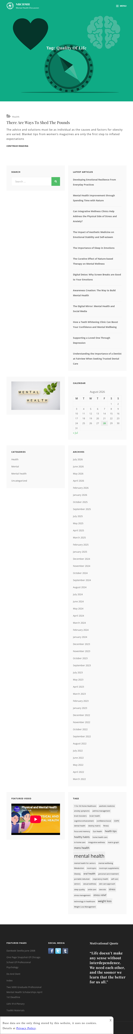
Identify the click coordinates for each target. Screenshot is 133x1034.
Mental (15, 466)
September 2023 (82, 665)
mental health (89, 856)
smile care (92, 889)
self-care (114, 879)
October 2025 (80, 502)
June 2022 (78, 757)
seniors (77, 884)
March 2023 (79, 693)
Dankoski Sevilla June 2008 (20, 950)
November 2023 (81, 651)
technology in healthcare (84, 901)
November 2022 (81, 722)
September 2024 (82, 580)
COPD (116, 821)
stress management (82, 895)
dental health (79, 826)
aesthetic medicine (107, 806)
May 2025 (78, 523)
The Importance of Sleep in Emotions (94, 247)
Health (15, 117)
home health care (100, 837)
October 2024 (80, 573)
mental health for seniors (85, 863)
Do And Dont (13, 973)
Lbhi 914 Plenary (15, 1003)
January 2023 (80, 708)
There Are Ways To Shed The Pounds (38, 122)
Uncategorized (19, 480)
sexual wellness (89, 884)
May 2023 (78, 679)
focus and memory (82, 831)
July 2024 (78, 594)
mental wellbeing (105, 863)
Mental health (19, 473)
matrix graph (113, 842)
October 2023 (80, 658)
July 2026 (78, 459)
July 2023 (78, 672)
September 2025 (82, 509)
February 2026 (81, 487)
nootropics (91, 868)
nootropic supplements (109, 868)
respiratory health (100, 879)
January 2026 (80, 494)
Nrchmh (23, 4)
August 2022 (79, 743)
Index (9, 980)
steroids (102, 889)
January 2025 (80, 551)
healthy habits (82, 837)
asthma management (101, 811)
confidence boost (104, 821)
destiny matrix (94, 826)
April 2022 (78, 771)
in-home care (79, 842)
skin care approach (107, 884)
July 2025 (78, 516)
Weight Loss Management (85, 907)
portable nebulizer (82, 879)
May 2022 (78, 764)
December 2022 (81, 715)
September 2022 (82, 736)
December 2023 (81, 644)
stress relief (99, 895)
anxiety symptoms (82, 811)
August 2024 (79, 587)
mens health (81, 848)
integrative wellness (96, 842)
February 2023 (81, 700)
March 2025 (79, 537)
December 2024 (81, 558)
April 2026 (78, 480)
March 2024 (79, 622)
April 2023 (78, 686)
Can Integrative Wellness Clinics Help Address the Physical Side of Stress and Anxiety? (95, 216)
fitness (106, 826)
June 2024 (78, 601)
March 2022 (79, 779)
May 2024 (78, 608)
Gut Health (97, 831)
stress (112, 889)
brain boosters (80, 816)
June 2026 (78, 466)
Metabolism (79, 868)
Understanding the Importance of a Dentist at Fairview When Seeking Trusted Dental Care (97, 358)
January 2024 (80, 636)
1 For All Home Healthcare (85, 806)
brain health (95, 816)
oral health (89, 873)
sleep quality (79, 889)
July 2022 (78, 750)
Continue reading (17, 146)
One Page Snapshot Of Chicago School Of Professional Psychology (23, 962)
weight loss (105, 901)
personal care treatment (108, 874)
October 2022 (80, 729)
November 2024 (81, 565)
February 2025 (81, 544)
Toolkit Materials (15, 1010)
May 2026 (78, 473)
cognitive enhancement (84, 821)
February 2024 (81, 629)
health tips (111, 831)
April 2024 (78, 615)
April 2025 (78, 530)
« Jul (75, 433)
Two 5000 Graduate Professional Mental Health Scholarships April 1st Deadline (24, 992)
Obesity (77, 874)
